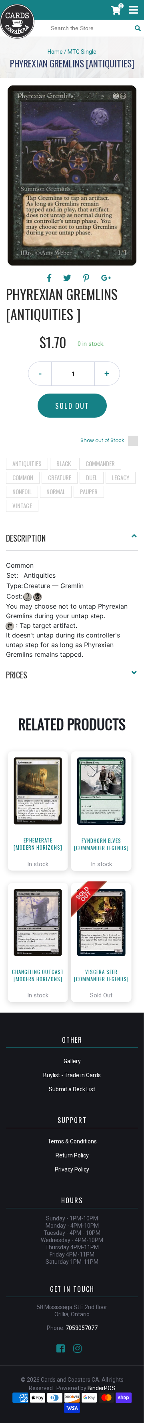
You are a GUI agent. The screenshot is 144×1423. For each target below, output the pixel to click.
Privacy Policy (72, 1169)
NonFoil (22, 491)
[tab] (72, 541)
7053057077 (82, 1328)
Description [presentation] (26, 538)
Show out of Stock (102, 440)
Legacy (120, 477)
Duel (91, 477)
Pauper (89, 491)
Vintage (22, 505)
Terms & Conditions (72, 1141)
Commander (100, 463)
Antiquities (27, 463)
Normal (55, 491)
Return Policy (72, 1155)
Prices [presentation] (16, 675)
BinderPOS (101, 1388)
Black (63, 463)
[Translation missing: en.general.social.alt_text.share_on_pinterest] (87, 278)
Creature (59, 477)
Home (55, 52)
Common (22, 477)
